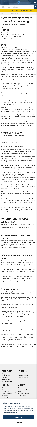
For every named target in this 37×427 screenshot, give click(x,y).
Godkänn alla (18, 417)
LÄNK (27, 227)
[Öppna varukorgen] (35, 3)
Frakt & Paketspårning (9, 392)
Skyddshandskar (23, 390)
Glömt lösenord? (23, 377)
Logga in (21, 374)
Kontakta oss (6, 376)
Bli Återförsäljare (7, 381)
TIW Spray (21, 392)
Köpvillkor (5, 397)
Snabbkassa (5, 390)
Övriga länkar (22, 395)
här (26, 99)
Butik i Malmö (6, 379)
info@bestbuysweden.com (10, 140)
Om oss (4, 377)
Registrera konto (23, 376)
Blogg (4, 374)
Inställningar (18, 422)
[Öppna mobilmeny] (2, 3)
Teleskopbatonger (23, 394)
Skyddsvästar (22, 388)
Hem (2, 13)
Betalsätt (5, 388)
